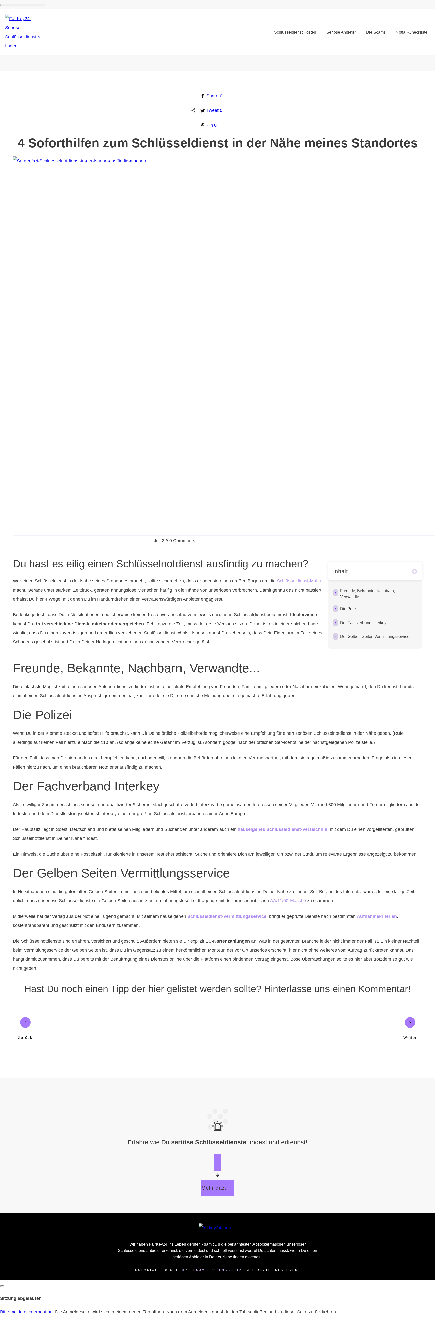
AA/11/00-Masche (288, 900)
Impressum (192, 1269)
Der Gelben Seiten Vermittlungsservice (374, 636)
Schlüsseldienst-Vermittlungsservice (226, 916)
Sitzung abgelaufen (21, 1298)
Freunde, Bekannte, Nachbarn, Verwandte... (367, 594)
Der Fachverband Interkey (363, 623)
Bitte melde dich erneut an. (27, 1311)
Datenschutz (226, 1269)
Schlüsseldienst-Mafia (299, 580)
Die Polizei (350, 609)
